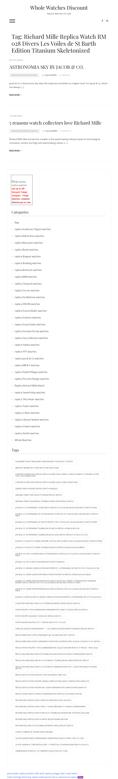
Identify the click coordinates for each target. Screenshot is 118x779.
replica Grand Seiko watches (30, 324)
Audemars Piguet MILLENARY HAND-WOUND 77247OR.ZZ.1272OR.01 (44, 461)
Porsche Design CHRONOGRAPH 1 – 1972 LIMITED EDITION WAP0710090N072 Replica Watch (54, 628)
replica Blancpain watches (29, 242)
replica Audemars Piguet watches (33, 229)
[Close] (31, 177)
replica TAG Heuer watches (29, 399)
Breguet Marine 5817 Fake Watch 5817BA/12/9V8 (37, 468)
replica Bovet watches (26, 249)
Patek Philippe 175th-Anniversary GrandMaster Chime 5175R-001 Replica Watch (51, 609)
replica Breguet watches (28, 256)
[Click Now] (22, 183)
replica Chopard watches (28, 283)
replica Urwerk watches (27, 426)
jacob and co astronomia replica (61, 777)
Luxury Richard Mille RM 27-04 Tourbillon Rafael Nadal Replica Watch (47, 603)
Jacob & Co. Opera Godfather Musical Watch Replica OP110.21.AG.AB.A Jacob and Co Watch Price (56, 590)
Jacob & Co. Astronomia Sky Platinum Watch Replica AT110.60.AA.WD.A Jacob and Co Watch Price (56, 515)
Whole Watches (23, 440)
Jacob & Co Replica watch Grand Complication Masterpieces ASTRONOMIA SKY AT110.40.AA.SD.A (58, 597)
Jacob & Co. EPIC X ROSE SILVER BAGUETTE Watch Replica (40, 562)
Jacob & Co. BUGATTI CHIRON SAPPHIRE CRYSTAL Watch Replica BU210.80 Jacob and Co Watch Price (59, 541)
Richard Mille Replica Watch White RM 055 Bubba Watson (41, 719)
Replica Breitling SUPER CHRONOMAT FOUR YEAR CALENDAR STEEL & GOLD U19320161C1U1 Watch (57, 641)
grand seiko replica (16, 773)
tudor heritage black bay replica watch (26, 777)
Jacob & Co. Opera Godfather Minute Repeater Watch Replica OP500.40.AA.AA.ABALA (53, 574)
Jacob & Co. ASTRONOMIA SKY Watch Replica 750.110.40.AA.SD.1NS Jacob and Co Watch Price (56, 522)
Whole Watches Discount (59, 7)
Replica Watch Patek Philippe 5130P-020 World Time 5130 (40, 675)
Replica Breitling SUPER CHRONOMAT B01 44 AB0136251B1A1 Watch (45, 635)
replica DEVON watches (27, 304)
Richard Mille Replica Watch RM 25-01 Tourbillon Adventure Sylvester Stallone (52, 713)
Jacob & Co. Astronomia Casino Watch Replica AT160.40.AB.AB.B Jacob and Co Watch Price (56, 507)
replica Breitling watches (28, 263)
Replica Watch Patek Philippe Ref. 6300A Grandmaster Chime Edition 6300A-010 (51, 687)
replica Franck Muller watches (31, 310)
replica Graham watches (28, 317)
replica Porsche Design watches (32, 378)
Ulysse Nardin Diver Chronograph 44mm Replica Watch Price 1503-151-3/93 (49, 738)
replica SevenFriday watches (30, 392)
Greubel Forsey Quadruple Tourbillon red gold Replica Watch (44, 501)
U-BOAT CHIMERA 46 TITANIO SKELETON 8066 (34, 732)
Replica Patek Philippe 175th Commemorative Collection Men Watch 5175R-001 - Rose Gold (56, 648)
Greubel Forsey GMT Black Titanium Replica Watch (38, 495)
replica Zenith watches (27, 433)
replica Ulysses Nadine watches (32, 419)
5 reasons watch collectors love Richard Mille (55, 123)
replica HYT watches (25, 351)
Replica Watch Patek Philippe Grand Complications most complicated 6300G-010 (52, 681)
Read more (14, 95)
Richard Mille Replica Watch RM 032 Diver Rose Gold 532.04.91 (43, 700)
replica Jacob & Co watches (24, 75)
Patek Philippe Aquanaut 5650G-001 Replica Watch (38, 616)
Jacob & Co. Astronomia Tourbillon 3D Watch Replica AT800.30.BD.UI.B (47, 528)
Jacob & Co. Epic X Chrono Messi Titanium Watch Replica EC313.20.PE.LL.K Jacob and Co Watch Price (57, 555)
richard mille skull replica (38, 773)
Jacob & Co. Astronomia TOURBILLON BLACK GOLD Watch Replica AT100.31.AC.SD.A (51, 535)
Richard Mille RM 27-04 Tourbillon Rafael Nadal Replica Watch (44, 725)
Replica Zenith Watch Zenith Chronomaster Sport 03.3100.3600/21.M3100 (48, 694)
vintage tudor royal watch (64, 773)
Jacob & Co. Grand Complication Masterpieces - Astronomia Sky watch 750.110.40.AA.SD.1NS (57, 568)
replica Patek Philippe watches (31, 372)
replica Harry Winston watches (31, 338)
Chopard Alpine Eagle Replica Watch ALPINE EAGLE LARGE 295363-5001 (46, 482)
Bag (17, 222)
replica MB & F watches (27, 365)
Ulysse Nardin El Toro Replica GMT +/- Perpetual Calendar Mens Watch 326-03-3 (51, 744)
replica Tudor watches (27, 406)
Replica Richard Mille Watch (25, 131)
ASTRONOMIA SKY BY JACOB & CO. (46, 67)
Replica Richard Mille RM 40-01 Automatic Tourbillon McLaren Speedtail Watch (52, 660)
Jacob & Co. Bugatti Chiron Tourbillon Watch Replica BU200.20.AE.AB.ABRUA (50, 547)
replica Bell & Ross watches (29, 236)
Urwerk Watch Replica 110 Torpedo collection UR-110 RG (41, 751)
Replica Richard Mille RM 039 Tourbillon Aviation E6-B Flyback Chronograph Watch (54, 654)
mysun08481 (51, 75)
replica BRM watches (26, 276)
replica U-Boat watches (27, 412)
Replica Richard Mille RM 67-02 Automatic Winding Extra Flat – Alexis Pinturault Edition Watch (56, 668)
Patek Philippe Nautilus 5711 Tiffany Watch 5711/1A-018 (40, 622)
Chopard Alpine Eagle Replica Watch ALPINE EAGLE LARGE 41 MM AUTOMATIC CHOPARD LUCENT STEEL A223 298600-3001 (57, 475)
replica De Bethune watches (30, 297)
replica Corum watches (27, 290)
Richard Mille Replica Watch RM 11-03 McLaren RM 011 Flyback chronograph (50, 706)
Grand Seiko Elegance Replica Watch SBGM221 (36, 488)
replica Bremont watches (28, 270)
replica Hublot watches (27, 344)
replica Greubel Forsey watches (32, 331)
